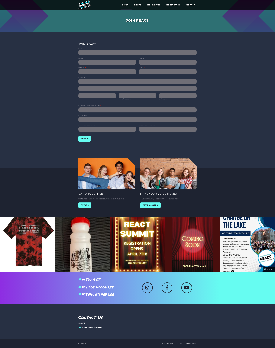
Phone (141, 58)
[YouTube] (186, 287)
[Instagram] (147, 287)
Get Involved (153, 5)
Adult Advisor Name (87, 125)
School (82, 67)
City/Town (83, 115)
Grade (142, 67)
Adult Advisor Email (148, 125)
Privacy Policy (191, 343)
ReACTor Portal (167, 343)
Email (81, 58)
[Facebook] (167, 287)
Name (81, 48)
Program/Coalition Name (89, 106)
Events (137, 5)
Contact (190, 5)
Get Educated (173, 5)
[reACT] (84, 5)
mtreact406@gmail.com (92, 327)
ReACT (125, 5)
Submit (84, 139)
